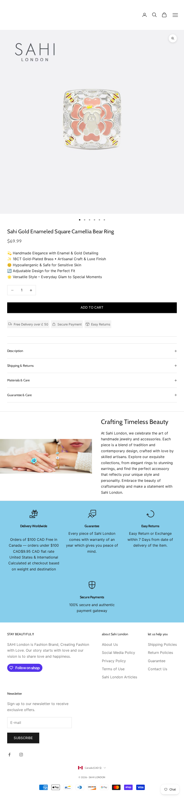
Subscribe (23, 738)
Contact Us (157, 669)
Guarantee (156, 661)
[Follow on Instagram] (21, 754)
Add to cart (92, 307)
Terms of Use (113, 669)
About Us (110, 644)
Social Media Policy (118, 652)
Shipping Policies (162, 644)
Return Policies (160, 652)
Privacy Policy (114, 661)
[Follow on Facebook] (9, 754)
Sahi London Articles (119, 677)
